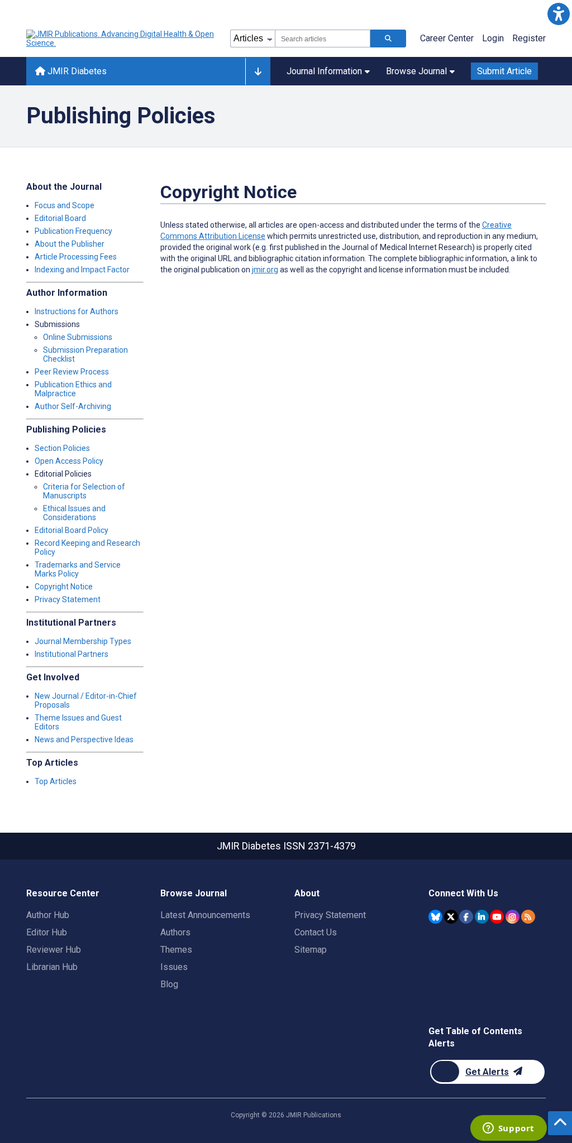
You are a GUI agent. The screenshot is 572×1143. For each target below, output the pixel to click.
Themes (176, 949)
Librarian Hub (52, 967)
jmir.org (265, 269)
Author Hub (47, 915)
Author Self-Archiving (73, 406)
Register (529, 38)
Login (493, 38)
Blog (169, 984)
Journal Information (324, 71)
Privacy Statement (68, 599)
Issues (174, 967)
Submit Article (504, 71)
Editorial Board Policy (71, 530)
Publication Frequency (73, 231)
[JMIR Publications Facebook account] (466, 917)
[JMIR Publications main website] (121, 38)
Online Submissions (77, 337)
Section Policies (62, 448)
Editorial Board (60, 218)
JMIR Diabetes (76, 71)
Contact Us (315, 932)
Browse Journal (416, 71)
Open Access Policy (69, 461)
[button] (558, 13)
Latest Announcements (205, 915)
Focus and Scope (64, 205)
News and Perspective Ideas (84, 739)
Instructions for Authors (76, 311)
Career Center (447, 38)
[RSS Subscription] (528, 917)
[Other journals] (257, 71)
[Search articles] (388, 38)
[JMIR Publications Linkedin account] (482, 917)
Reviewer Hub (53, 949)
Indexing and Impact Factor (82, 269)
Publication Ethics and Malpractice (73, 389)
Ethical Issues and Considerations (74, 513)
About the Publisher (69, 243)
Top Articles (56, 781)
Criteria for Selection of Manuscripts (84, 491)
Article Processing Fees (76, 256)
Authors (175, 932)
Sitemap (310, 949)
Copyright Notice (64, 586)
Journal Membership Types (83, 641)
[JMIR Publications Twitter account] (451, 917)
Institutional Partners (71, 654)
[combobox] (322, 38)
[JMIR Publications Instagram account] (512, 917)
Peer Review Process (72, 371)
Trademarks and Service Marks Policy (78, 569)
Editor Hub (46, 932)
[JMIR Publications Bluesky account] (435, 917)
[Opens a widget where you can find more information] (508, 1129)
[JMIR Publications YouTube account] (497, 917)
